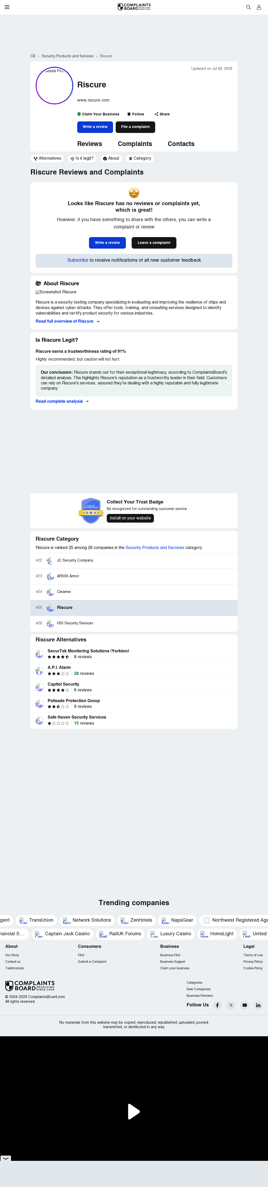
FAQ (81, 955)
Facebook (217, 1005)
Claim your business (174, 968)
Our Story (12, 955)
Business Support (172, 961)
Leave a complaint (154, 243)
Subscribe (77, 260)
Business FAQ (170, 955)
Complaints (135, 144)
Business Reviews (200, 995)
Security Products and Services (155, 548)
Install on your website (130, 518)
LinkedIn (258, 1005)
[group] (47, 158)
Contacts (181, 144)
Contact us (12, 961)
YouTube (244, 1005)
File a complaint (135, 127)
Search (248, 7)
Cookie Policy (253, 968)
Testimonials (14, 968)
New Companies (198, 989)
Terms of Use (253, 955)
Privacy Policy (253, 961)
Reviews (89, 144)
